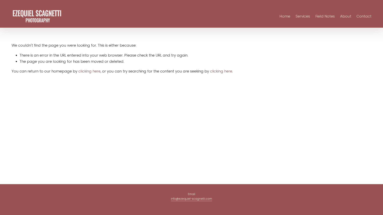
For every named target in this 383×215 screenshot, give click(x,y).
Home (284, 16)
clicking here (89, 71)
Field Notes (325, 16)
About (345, 16)
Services (303, 16)
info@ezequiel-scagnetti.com (191, 199)
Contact (363, 16)
